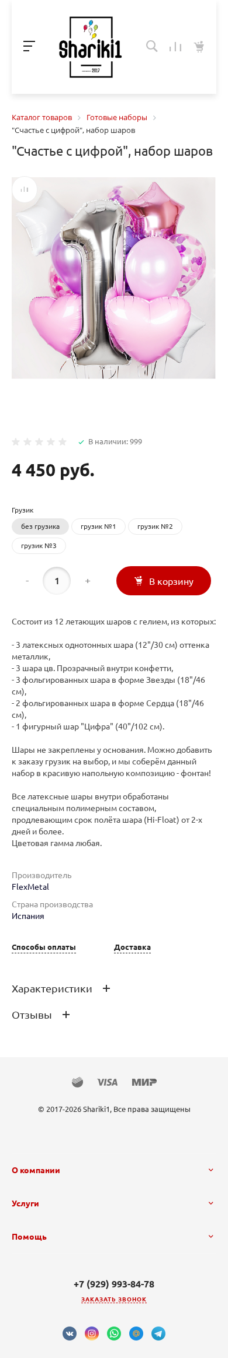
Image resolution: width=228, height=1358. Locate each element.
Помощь (29, 1236)
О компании (36, 1170)
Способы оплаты (44, 947)
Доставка (132, 947)
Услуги (25, 1203)
